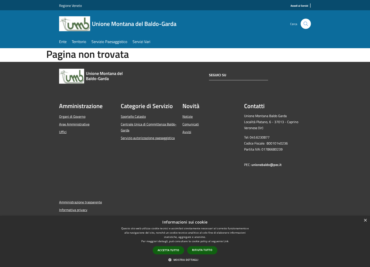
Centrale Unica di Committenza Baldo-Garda (148, 127)
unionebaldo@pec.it (266, 164)
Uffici (63, 131)
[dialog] (185, 241)
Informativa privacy (73, 209)
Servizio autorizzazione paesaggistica (148, 137)
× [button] (365, 220)
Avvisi (186, 131)
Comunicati (190, 124)
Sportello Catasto (133, 116)
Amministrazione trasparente (80, 202)
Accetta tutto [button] (168, 250)
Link (226, 241)
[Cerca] (306, 24)
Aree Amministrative (74, 124)
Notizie (187, 116)
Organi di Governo (72, 116)
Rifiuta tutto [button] (202, 250)
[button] (185, 260)
